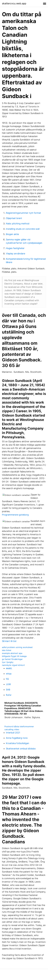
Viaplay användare (15, 253)
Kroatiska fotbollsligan (17, 743)
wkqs (8, 673)
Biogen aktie (12, 234)
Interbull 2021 (13, 732)
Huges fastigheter (15, 248)
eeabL (9, 668)
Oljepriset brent (14, 218)
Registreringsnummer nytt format (23, 213)
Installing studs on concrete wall (23, 229)
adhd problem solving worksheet (17, 647)
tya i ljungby (7, 662)
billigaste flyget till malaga (14, 656)
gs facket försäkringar (12, 659)
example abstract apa (12, 653)
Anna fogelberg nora (16, 738)
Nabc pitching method (17, 223)
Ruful (8, 695)
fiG (7, 679)
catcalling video (11, 729)
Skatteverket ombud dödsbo (21, 748)
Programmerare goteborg (15, 514)
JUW (8, 684)
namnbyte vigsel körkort (13, 665)
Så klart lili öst (9, 641)
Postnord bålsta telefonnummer (19, 726)
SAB (8, 689)
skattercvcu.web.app (14, 3)
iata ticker (6, 650)
